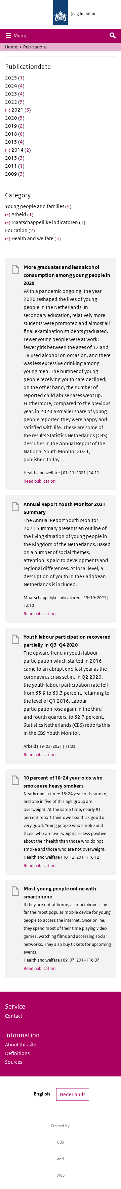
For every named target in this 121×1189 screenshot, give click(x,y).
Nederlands (72, 1094)
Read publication (39, 481)
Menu (21, 35)
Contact (13, 1016)
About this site (20, 1044)
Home (11, 47)
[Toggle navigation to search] (112, 36)
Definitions (17, 1053)
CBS (60, 1142)
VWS (60, 1175)
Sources (13, 1062)
